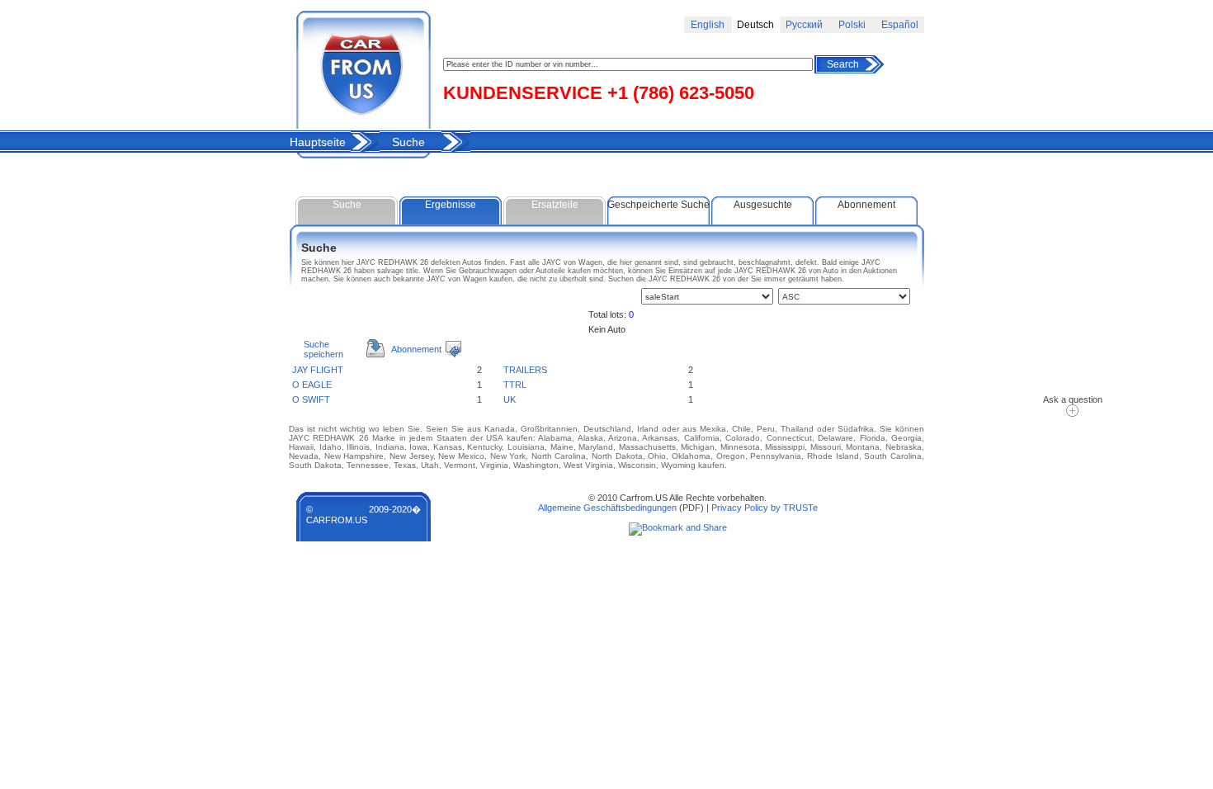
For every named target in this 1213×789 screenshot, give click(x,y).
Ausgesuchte (763, 204)
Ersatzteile (554, 204)
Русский (804, 25)
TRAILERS (525, 370)
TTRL (514, 385)
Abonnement (866, 204)
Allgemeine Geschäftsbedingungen (607, 508)
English (707, 25)
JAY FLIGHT (317, 370)
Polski (852, 25)
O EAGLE (312, 385)
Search (843, 64)
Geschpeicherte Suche (658, 204)
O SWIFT (311, 399)
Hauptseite (318, 142)
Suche (408, 142)
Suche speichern (323, 349)
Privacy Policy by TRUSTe (764, 508)
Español (899, 25)
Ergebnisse (450, 204)
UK (509, 399)
